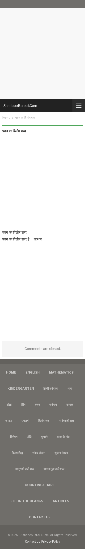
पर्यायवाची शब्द (66, 421)
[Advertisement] (42, 49)
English (33, 372)
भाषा (70, 388)
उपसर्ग (25, 421)
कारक (69, 404)
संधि (29, 437)
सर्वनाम (53, 404)
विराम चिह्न (17, 453)
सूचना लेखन (61, 453)
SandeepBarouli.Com (20, 106)
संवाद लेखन (38, 453)
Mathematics (61, 372)
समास (8, 421)
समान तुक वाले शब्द (54, 469)
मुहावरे (44, 437)
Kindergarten (21, 388)
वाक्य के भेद (63, 437)
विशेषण (13, 437)
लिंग (23, 404)
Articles (61, 501)
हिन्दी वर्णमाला (50, 388)
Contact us (40, 517)
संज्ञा (9, 404)
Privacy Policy (50, 541)
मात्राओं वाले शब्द (24, 469)
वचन (37, 404)
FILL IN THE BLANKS (27, 501)
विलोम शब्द (44, 421)
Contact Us (32, 541)
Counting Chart (40, 485)
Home (11, 372)
